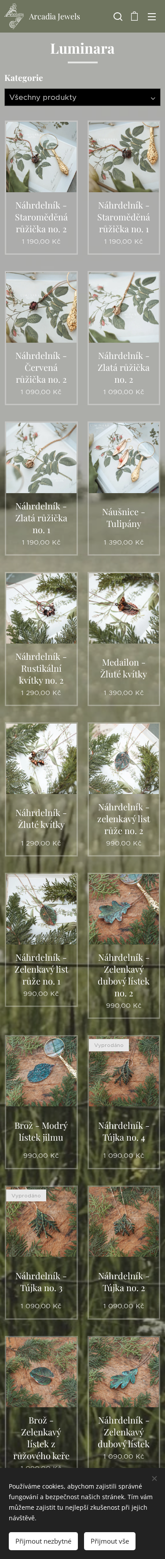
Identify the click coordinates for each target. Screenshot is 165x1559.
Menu (152, 16)
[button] (117, 16)
